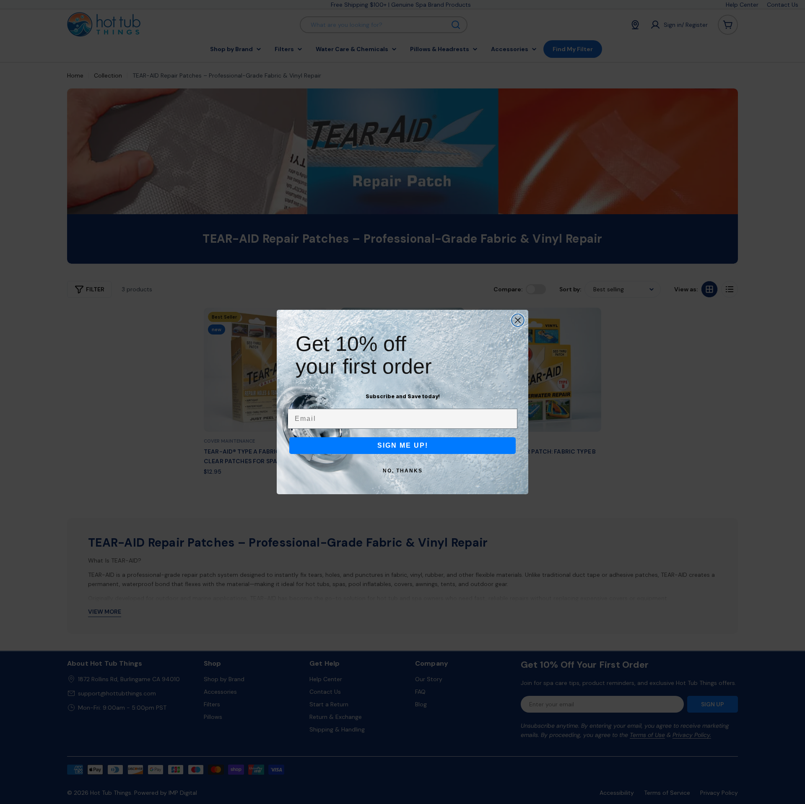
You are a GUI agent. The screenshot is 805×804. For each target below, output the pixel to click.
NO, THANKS (403, 471)
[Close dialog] (518, 320)
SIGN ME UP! (402, 445)
